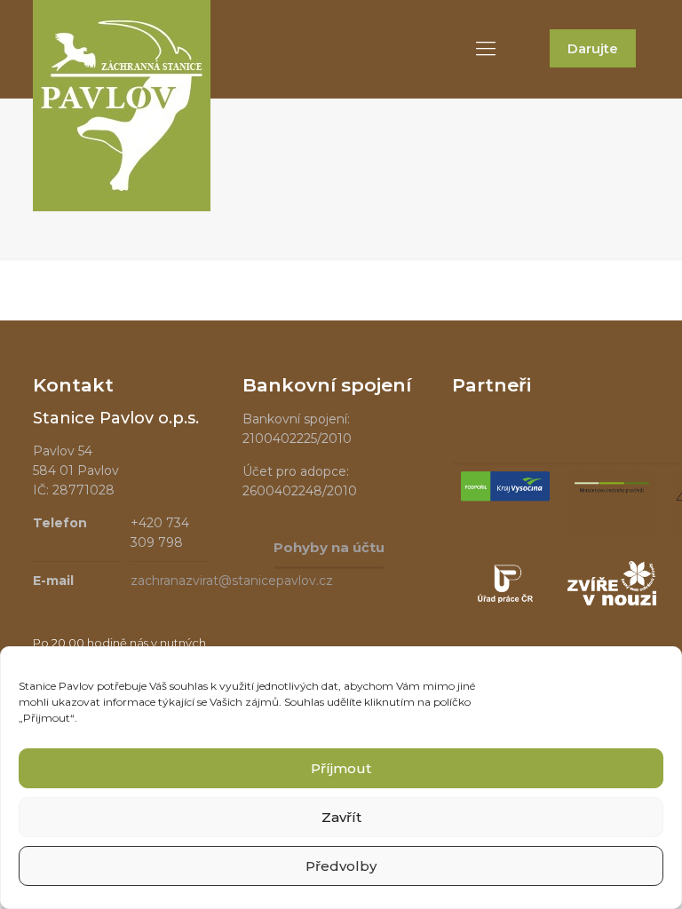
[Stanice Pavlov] (121, 105)
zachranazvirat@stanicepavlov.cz (232, 581)
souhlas (189, 685)
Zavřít (341, 817)
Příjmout (341, 768)
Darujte (592, 48)
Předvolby (341, 866)
